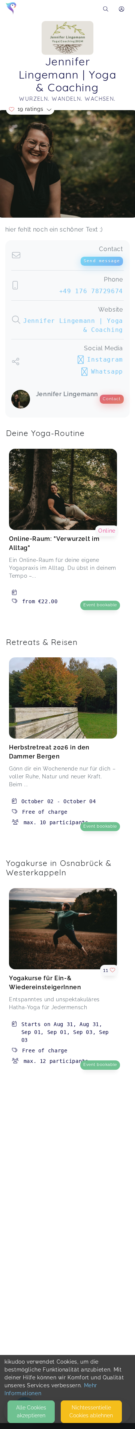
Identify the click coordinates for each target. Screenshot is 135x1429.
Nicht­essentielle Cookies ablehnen (91, 1411)
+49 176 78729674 (91, 291)
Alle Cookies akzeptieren (31, 1411)
